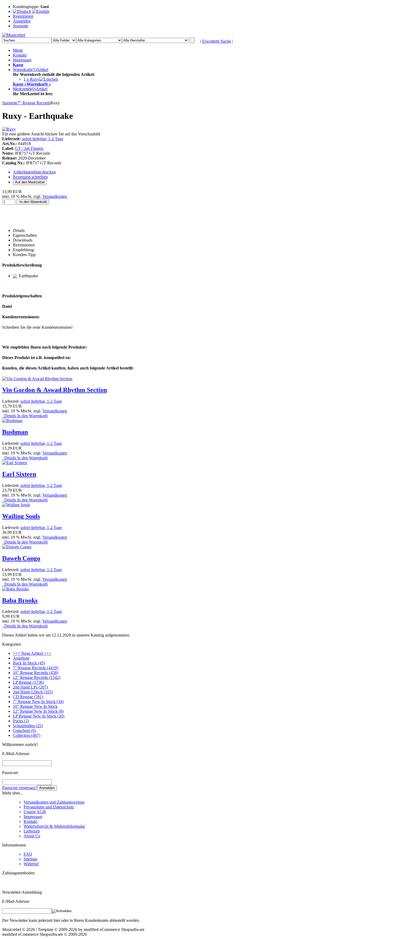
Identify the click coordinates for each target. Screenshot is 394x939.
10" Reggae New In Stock (35, 706)
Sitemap (30, 859)
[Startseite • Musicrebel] (13, 35)
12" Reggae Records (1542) (36, 677)
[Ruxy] (9, 129)
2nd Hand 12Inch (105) (33, 692)
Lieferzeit (32, 831)
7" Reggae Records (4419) (35, 668)
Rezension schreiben (30, 177)
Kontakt (20, 55)
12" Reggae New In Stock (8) (38, 711)
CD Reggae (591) (28, 696)
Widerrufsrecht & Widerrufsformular (54, 826)
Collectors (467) (26, 735)
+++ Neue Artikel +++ (32, 653)
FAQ (28, 854)
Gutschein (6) (24, 730)
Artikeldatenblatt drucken (34, 172)
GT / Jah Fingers (29, 148)
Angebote (21, 658)
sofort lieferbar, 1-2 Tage (42, 138)
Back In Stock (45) (29, 663)
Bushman (15, 431)
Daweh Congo (21, 558)
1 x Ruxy (31, 79)
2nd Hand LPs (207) (30, 687)
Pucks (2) (21, 721)
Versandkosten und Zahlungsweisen (54, 802)
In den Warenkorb (32, 202)
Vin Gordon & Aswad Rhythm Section (54, 389)
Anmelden (47, 788)
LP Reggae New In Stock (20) (38, 716)
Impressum (22, 60)
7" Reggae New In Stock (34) (38, 701)
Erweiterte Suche (216, 41)
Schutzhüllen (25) (28, 725)
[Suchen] (192, 40)
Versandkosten (54, 196)
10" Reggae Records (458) (35, 672)
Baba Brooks (20, 600)
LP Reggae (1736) (28, 682)
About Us (32, 836)
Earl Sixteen (19, 474)
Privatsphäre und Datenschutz (49, 807)
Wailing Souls (21, 516)
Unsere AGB (35, 811)
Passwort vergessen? (19, 787)
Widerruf (31, 864)
